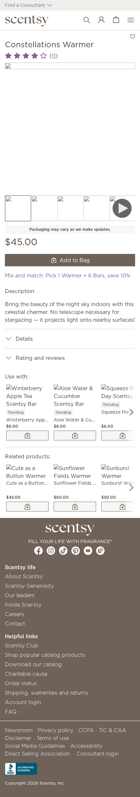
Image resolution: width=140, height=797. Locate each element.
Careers (14, 614)
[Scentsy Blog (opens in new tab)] (100, 550)
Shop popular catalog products (45, 654)
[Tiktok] (63, 550)
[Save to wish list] (132, 36)
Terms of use (52, 738)
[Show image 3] (70, 208)
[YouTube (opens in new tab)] (88, 550)
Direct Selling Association (37, 753)
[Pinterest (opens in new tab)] (75, 550)
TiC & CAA (112, 730)
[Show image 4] (96, 208)
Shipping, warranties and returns (46, 692)
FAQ (11, 711)
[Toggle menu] (127, 20)
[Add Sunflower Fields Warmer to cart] (75, 506)
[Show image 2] (44, 208)
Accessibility (86, 745)
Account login (23, 702)
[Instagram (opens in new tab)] (51, 550)
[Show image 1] (18, 208)
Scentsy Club (21, 645)
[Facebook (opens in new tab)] (38, 550)
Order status (21, 683)
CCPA (86, 730)
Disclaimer (18, 738)
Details (24, 338)
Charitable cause (26, 673)
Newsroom (19, 730)
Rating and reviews (40, 358)
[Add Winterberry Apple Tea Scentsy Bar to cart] (27, 435)
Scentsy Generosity (29, 585)
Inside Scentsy (23, 604)
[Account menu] (98, 20)
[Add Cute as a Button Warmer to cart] (27, 506)
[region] (70, 129)
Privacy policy (55, 730)
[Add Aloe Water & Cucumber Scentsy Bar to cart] (75, 435)
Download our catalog (33, 664)
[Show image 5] (122, 208)
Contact (15, 623)
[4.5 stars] (26, 56)
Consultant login (98, 753)
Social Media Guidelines (35, 745)
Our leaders (20, 595)
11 (54, 55)
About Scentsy (24, 576)
